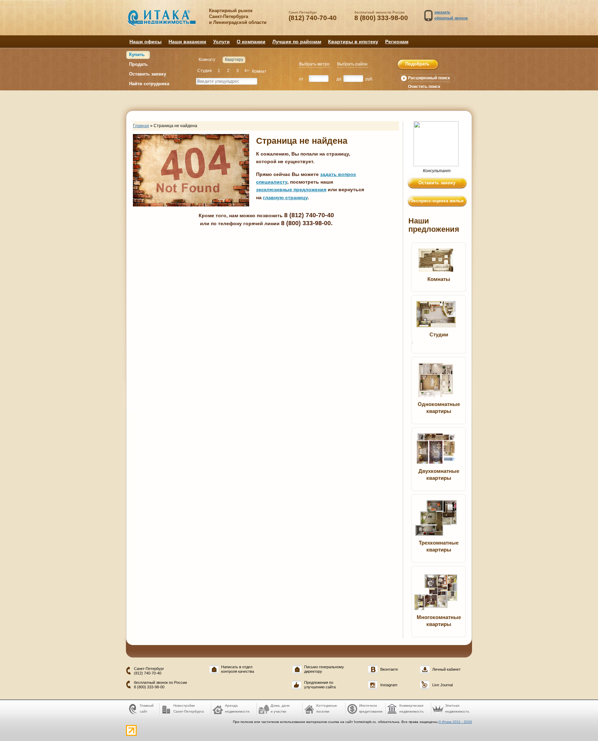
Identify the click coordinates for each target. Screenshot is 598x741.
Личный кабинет (446, 669)
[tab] (138, 55)
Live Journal (442, 685)
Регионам (396, 41)
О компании (251, 41)
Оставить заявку (436, 182)
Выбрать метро (314, 64)
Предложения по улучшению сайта (320, 684)
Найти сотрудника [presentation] (149, 83)
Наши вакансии (187, 41)
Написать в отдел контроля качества (237, 669)
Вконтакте (389, 669)
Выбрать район (352, 64)
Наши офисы (145, 41)
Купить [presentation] (137, 54)
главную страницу (285, 197)
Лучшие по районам (296, 41)
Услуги (221, 41)
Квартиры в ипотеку (353, 41)
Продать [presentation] (138, 64)
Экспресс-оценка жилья (437, 200)
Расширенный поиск (429, 78)
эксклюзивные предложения (291, 189)
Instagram (388, 685)
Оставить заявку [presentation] (147, 74)
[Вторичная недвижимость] (166, 21)
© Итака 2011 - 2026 (455, 722)
